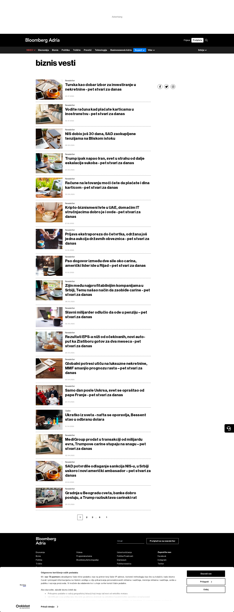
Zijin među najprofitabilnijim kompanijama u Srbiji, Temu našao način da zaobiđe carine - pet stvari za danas (107, 290)
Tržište (77, 50)
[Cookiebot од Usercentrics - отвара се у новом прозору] (23, 607)
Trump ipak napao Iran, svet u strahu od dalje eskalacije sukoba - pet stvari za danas (105, 160)
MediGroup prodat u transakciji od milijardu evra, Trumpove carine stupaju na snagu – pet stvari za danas (105, 444)
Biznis (55, 50)
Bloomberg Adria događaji (87, 560)
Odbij (206, 589)
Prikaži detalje (47, 607)
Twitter (161, 564)
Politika (66, 50)
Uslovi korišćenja (124, 552)
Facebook (162, 556)
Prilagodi (204, 581)
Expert (138, 50)
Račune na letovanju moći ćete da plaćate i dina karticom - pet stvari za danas (107, 185)
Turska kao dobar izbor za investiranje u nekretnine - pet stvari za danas (100, 87)
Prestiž (88, 50)
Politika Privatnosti (125, 556)
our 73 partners (53, 577)
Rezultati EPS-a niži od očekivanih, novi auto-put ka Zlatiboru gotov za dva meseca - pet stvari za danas (105, 341)
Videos (79, 552)
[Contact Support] (229, 428)
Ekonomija (43, 50)
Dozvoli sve (206, 574)
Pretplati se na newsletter (162, 541)
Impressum (121, 560)
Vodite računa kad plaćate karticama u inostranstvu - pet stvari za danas (99, 111)
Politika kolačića (124, 564)
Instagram (162, 560)
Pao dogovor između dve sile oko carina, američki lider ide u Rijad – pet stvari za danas (105, 263)
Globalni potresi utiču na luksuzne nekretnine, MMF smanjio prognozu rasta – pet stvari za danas (106, 368)
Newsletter (70, 81)
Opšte (68, 411)
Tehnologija (101, 50)
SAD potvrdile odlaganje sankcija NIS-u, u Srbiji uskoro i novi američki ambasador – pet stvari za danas (108, 470)
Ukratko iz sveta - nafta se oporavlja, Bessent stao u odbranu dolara (105, 417)
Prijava (187, 40)
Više (150, 50)
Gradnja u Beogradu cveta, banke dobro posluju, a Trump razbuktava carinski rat (101, 495)
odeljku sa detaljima (132, 600)
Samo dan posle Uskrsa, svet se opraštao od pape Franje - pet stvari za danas (104, 392)
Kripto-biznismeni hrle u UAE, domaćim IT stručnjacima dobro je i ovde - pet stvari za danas (103, 212)
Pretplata (197, 40)
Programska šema (84, 556)
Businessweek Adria (121, 50)
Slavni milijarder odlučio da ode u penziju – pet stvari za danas (106, 314)
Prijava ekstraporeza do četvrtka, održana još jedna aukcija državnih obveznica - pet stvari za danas (107, 238)
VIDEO (29, 50)
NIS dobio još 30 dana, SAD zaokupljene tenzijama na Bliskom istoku (100, 136)
